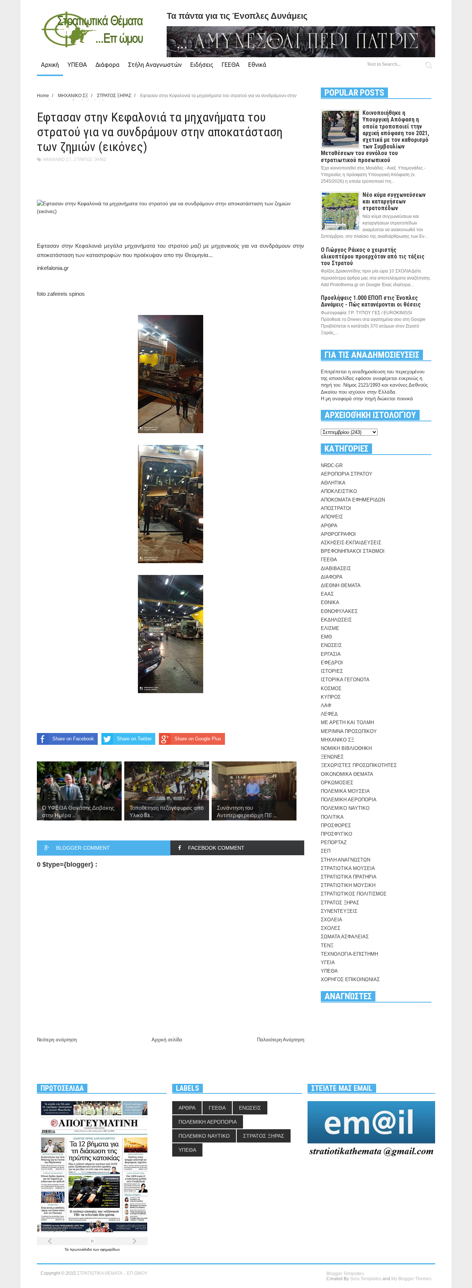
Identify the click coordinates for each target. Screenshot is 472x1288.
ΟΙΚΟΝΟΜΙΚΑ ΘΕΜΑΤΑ (347, 774)
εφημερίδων (110, 1249)
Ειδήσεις (201, 64)
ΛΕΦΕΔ (329, 714)
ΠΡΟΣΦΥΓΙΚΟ (336, 834)
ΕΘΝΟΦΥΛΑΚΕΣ (339, 611)
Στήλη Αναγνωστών (155, 64)
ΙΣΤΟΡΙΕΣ (332, 671)
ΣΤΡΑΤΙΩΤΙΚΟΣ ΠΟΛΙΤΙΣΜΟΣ (353, 894)
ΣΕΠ (325, 851)
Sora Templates (365, 1278)
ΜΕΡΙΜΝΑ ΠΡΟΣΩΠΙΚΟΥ (349, 731)
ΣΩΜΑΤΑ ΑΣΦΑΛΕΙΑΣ (345, 936)
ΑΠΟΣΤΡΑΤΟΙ (336, 508)
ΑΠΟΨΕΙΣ (332, 517)
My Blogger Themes (411, 1278)
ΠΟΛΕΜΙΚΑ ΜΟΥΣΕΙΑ (345, 791)
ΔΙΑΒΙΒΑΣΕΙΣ (336, 568)
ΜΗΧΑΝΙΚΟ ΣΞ (56, 159)
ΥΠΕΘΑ (77, 64)
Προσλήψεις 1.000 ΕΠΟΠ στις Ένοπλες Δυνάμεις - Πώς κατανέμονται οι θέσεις (371, 301)
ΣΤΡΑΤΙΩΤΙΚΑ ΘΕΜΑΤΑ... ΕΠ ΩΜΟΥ (112, 1273)
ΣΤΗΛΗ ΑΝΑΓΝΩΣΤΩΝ (345, 860)
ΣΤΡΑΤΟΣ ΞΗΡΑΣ (90, 159)
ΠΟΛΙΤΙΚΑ (332, 817)
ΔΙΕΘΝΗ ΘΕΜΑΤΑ (341, 585)
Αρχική (50, 64)
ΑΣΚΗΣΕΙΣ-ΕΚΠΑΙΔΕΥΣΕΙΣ (351, 542)
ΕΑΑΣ (327, 594)
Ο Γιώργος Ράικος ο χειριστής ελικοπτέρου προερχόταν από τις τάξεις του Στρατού (372, 256)
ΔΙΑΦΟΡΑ (332, 577)
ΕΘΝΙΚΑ (330, 602)
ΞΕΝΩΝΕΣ (332, 757)
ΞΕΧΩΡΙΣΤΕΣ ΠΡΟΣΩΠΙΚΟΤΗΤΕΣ (359, 765)
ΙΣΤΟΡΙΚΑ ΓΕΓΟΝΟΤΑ (345, 679)
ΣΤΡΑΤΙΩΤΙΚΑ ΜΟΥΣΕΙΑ (348, 868)
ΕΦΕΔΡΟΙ (332, 662)
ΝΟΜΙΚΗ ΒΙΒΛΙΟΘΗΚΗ (346, 748)
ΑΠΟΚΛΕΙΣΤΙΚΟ (339, 491)
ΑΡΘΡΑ (329, 525)
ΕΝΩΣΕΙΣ (331, 645)
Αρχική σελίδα (167, 1039)
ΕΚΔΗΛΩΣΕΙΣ (336, 620)
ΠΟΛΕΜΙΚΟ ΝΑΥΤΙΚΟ (345, 808)
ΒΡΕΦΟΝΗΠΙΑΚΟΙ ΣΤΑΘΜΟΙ (353, 551)
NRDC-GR (332, 465)
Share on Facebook (73, 738)
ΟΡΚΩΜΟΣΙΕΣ (337, 782)
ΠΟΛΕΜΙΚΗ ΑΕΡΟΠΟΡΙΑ (348, 799)
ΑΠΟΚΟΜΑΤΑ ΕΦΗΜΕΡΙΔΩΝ (353, 500)
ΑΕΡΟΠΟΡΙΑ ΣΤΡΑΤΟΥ (346, 474)
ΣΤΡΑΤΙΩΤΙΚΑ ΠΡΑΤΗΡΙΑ (348, 877)
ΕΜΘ (326, 637)
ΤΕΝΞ (327, 945)
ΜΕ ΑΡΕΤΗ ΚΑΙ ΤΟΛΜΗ (347, 722)
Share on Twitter (134, 738)
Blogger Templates (345, 1273)
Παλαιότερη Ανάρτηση (280, 1039)
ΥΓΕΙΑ (328, 962)
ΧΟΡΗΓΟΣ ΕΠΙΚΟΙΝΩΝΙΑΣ (350, 979)
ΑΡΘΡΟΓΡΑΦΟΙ (338, 534)
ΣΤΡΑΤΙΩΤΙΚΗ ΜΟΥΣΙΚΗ (348, 885)
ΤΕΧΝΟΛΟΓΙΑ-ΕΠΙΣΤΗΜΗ (349, 954)
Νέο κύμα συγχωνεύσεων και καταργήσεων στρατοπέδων (394, 201)
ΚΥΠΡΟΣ (331, 697)
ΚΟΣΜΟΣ (331, 688)
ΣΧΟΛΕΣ (330, 928)
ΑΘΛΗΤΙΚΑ (333, 483)
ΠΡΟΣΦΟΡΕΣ (336, 825)
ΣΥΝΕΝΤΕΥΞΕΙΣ (339, 911)
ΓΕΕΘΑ (231, 64)
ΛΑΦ (326, 705)
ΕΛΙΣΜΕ (330, 628)
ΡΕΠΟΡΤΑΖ (334, 842)
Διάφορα (107, 64)
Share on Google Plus (197, 738)
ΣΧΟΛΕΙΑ (331, 919)
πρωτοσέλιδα (81, 1249)
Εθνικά (257, 64)
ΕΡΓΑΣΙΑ (331, 654)
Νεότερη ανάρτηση (57, 1039)
